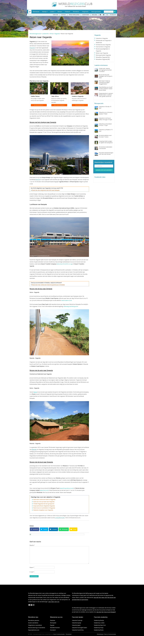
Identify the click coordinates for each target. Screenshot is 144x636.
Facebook (35, 529)
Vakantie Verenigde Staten (79, 627)
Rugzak (52, 625)
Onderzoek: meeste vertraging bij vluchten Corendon (105, 70)
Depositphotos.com (33, 630)
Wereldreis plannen (33, 620)
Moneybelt (53, 623)
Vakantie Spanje (76, 623)
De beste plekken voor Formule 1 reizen (105, 136)
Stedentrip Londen (99, 623)
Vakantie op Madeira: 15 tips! (105, 130)
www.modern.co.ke (66, 300)
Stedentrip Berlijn (99, 620)
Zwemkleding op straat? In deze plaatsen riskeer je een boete (105, 88)
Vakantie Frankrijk (77, 620)
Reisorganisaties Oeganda (103, 55)
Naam (32, 567)
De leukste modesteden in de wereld (105, 147)
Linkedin (54, 529)
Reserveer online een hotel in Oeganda (44, 499)
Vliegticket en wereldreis (35, 625)
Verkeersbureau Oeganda (103, 44)
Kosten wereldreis (33, 623)
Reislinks (94, 14)
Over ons (55, 14)
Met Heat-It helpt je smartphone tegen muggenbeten (104, 82)
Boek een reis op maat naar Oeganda (43, 501)
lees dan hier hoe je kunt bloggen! (106, 612)
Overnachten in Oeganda (103, 47)
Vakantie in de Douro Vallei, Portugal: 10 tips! (105, 118)
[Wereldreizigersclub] (72, 6)
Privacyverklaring (74, 14)
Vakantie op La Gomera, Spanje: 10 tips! (105, 113)
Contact (63, 14)
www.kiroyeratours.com (66, 488)
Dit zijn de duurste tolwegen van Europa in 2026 (105, 76)
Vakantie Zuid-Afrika (78, 630)
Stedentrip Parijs (98, 627)
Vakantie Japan (76, 625)
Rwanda (34, 449)
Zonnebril (53, 630)
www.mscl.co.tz (44, 490)
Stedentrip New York (100, 625)
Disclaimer (69, 634)
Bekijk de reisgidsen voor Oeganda (43, 510)
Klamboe (52, 620)
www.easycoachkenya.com (70, 306)
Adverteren (85, 14)
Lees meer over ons (53, 602)
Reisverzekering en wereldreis (36, 627)
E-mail (74, 529)
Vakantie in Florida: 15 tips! (105, 107)
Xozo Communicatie (58, 634)
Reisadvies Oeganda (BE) (103, 59)
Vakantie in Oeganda (102, 38)
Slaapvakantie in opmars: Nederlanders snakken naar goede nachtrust (106, 95)
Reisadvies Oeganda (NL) (103, 57)
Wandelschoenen (55, 627)
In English (113, 14)
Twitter (45, 529)
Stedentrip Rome (98, 630)
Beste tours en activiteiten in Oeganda (44, 508)
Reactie (32, 545)
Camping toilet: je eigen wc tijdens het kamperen (106, 142)
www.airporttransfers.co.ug (64, 264)
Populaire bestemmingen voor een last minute (106, 153)
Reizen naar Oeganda (102, 53)
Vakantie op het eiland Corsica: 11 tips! (105, 124)
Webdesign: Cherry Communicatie (106, 634)
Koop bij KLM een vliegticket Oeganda (44, 506)
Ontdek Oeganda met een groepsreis (43, 504)
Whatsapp (65, 529)
